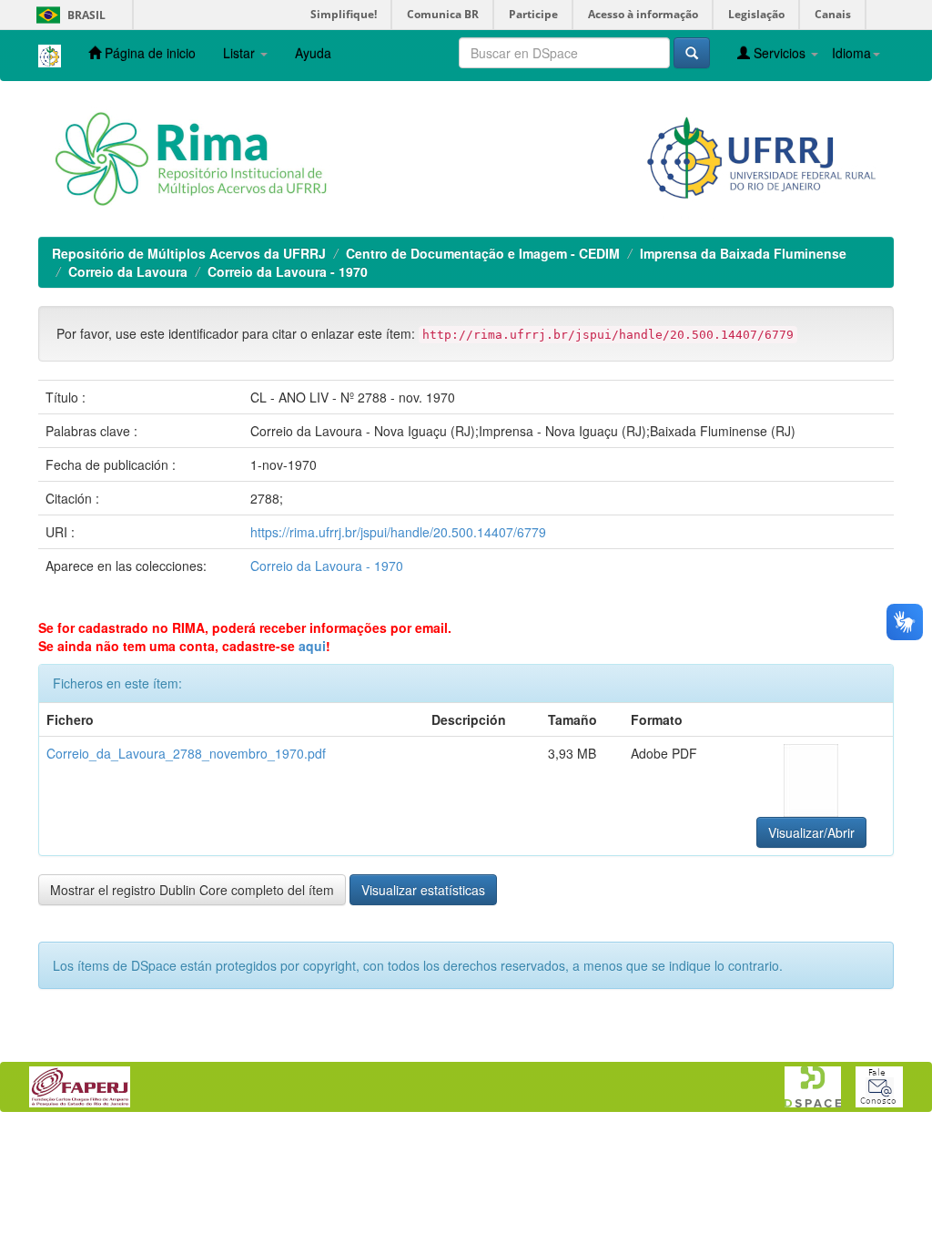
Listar (240, 53)
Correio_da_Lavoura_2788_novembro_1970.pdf (186, 753)
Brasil (67, 15)
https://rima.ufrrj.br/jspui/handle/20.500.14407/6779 (398, 532)
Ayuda (313, 53)
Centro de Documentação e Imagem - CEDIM (483, 253)
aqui (312, 646)
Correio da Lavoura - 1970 (288, 271)
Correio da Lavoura (127, 271)
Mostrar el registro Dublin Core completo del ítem (192, 890)
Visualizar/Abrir (811, 832)
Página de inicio (148, 53)
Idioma (851, 53)
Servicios (779, 53)
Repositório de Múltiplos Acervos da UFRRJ (189, 253)
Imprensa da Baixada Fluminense (743, 253)
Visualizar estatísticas (423, 890)
